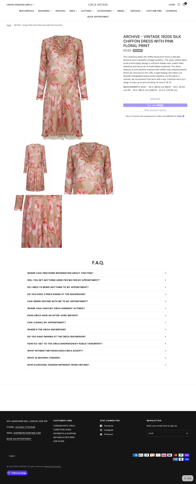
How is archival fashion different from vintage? (58, 364)
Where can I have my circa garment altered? (56, 308)
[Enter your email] (186, 433)
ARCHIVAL (60, 11)
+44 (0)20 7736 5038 (25, 427)
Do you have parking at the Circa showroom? (56, 336)
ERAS (72, 11)
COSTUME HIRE (154, 11)
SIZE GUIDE (58, 441)
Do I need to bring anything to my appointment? (58, 287)
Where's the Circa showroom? (46, 329)
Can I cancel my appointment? (46, 322)
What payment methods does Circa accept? (55, 350)
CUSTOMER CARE (62, 421)
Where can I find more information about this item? (60, 273)
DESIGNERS (43, 11)
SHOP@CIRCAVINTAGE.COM (27, 433)
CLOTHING (86, 11)
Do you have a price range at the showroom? (56, 294)
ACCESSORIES (104, 11)
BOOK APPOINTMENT (98, 16)
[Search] (178, 4)
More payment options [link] (155, 110)
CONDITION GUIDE (62, 429)
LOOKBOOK (171, 11)
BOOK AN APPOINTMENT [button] (19, 439)
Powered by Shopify (52, 466)
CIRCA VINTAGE (98, 4)
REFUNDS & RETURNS (64, 437)
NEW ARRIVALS (26, 11)
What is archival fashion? (43, 357)
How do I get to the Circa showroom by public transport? (65, 343)
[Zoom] (109, 39)
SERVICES (135, 11)
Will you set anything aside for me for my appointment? (63, 280)
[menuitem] (26, 11)
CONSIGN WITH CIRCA (64, 425)
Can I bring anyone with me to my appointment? (57, 301)
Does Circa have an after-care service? (52, 315)
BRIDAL (121, 11)
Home (9, 25)
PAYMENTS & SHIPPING (64, 433)
